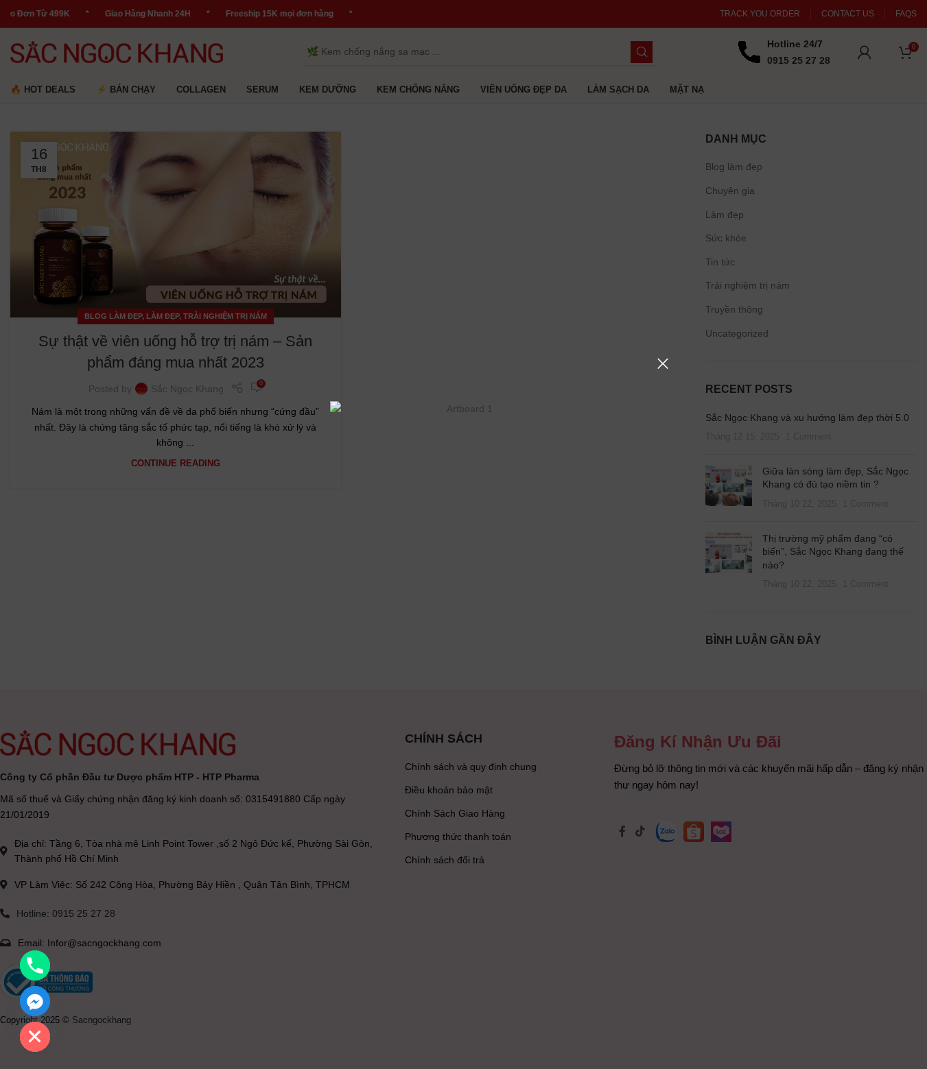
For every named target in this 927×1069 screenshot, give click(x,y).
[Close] (663, 363)
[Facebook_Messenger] (35, 1001)
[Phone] (35, 965)
